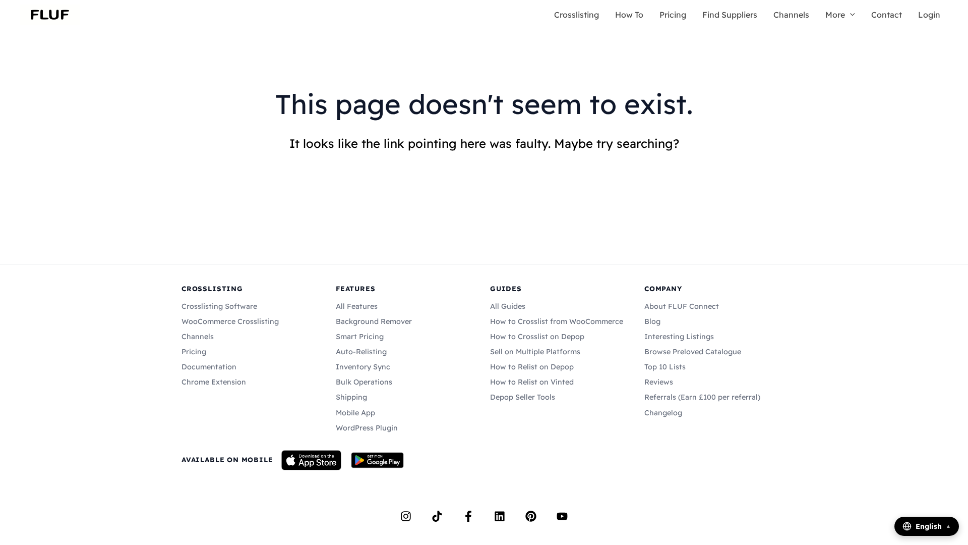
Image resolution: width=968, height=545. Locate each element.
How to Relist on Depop (532, 366)
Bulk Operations (364, 382)
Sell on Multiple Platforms (535, 351)
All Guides (507, 306)
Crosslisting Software (219, 306)
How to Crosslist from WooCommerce (556, 321)
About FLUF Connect (681, 306)
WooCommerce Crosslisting (230, 321)
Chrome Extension (214, 382)
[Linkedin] (499, 516)
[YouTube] (562, 516)
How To (629, 15)
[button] (850, 14)
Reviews (658, 382)
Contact (886, 15)
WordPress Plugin (367, 427)
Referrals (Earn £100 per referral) (702, 397)
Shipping (351, 397)
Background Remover (374, 321)
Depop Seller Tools (522, 397)
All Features (357, 306)
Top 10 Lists (665, 366)
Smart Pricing (360, 336)
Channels (791, 15)
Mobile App (355, 412)
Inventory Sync (363, 366)
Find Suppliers (729, 15)
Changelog (663, 412)
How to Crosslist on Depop (537, 336)
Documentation (209, 366)
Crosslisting (576, 15)
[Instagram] (405, 516)
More (835, 15)
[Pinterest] (530, 516)
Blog (652, 321)
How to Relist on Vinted (532, 382)
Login (929, 15)
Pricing (672, 15)
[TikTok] (437, 516)
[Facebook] (468, 516)
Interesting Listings (679, 336)
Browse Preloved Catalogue (692, 351)
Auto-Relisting (361, 351)
